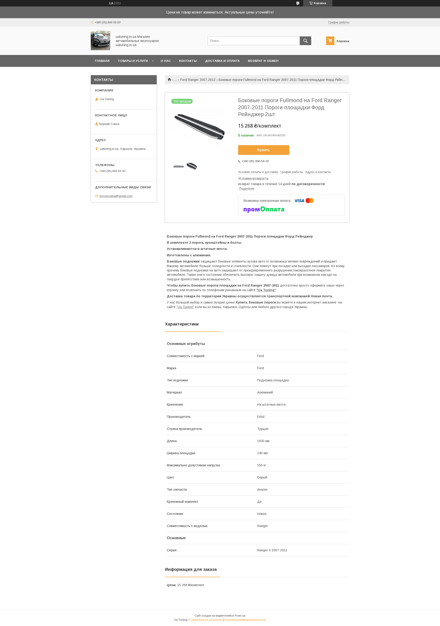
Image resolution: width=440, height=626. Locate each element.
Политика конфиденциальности (245, 619)
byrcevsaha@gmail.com (116, 196)
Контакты (188, 61)
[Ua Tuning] (100, 49)
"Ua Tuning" (266, 290)
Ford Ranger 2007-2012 (197, 80)
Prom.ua (240, 615)
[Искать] (305, 40)
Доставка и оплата (222, 61)
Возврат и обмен (263, 61)
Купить (263, 150)
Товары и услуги (133, 61)
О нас (166, 61)
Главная (102, 61)
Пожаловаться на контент (206, 619)
